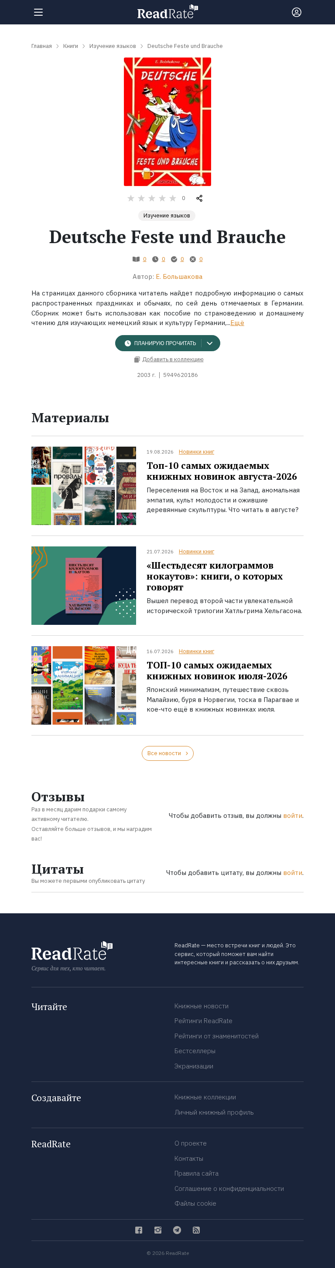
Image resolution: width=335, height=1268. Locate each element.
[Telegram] (177, 1230)
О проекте (190, 1143)
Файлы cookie (195, 1203)
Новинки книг (196, 451)
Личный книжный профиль (214, 1112)
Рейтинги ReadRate (203, 1021)
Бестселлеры (194, 1051)
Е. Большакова (179, 276)
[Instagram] (158, 1230)
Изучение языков (167, 215)
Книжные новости (201, 1006)
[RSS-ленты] (196, 1230)
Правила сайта (196, 1173)
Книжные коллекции (205, 1097)
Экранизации (193, 1066)
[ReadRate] (167, 11)
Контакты (188, 1158)
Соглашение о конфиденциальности (229, 1188)
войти (292, 815)
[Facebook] (139, 1230)
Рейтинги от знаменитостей (216, 1036)
